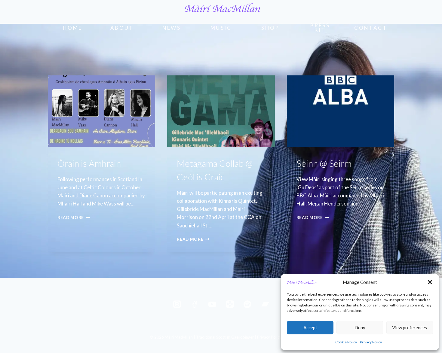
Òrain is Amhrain (89, 163)
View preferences (409, 327)
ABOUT (122, 28)
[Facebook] (194, 304)
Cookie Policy (346, 342)
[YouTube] (212, 304)
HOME (72, 28)
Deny (360, 327)
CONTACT (370, 28)
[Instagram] (177, 304)
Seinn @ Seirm (323, 163)
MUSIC (221, 28)
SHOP (270, 28)
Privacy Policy (371, 342)
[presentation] (101, 111)
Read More (73, 217)
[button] (430, 282)
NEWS (171, 28)
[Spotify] (247, 304)
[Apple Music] (230, 304)
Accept (310, 327)
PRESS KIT (320, 27)
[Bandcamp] (265, 304)
